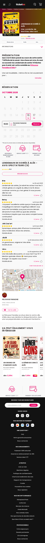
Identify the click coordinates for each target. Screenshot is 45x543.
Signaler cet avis (7, 195)
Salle (24, 42)
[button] (4, 4)
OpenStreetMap (30, 290)
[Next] (39, 357)
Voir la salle (12, 310)
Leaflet (22, 290)
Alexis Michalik (22, 509)
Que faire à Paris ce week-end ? (22, 519)
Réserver (36, 124)
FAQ (22, 434)
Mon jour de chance (22, 506)
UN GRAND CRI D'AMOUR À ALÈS (10, 364)
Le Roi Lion (22, 503)
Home (4, 9)
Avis (37, 42)
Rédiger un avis (30, 38)
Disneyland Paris (22, 499)
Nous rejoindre (22, 490)
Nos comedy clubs (22, 513)
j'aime (36, 195)
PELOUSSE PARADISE (10, 299)
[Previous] (5, 357)
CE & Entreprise (22, 535)
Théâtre (9, 9)
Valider (33, 405)
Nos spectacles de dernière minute (22, 516)
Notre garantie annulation (22, 438)
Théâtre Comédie (19, 9)
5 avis (23, 38)
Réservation (10, 42)
